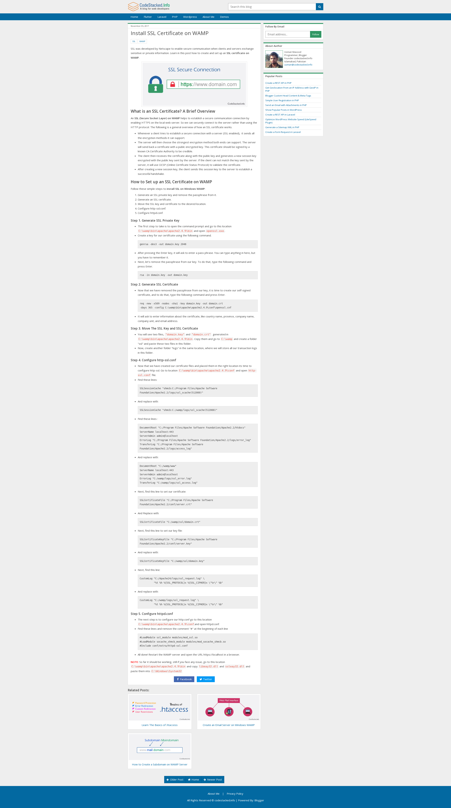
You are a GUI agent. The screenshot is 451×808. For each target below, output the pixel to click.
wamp (142, 41)
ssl (133, 41)
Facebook (185, 679)
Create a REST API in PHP (278, 82)
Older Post (176, 779)
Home (134, 16)
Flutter (148, 16)
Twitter (207, 679)
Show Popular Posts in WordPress (283, 109)
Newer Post (214, 779)
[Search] (319, 6)
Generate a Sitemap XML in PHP (282, 127)
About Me (208, 16)
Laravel (161, 16)
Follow (315, 34)
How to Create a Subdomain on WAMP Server (159, 764)
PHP (175, 16)
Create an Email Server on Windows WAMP (229, 725)
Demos (224, 16)
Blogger (259, 800)
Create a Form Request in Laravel (283, 132)
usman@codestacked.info (298, 64)
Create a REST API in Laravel (280, 114)
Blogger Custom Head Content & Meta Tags (288, 95)
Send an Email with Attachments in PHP (286, 105)
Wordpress (190, 16)
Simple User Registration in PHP (282, 100)
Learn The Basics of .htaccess (160, 725)
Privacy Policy (235, 793)
